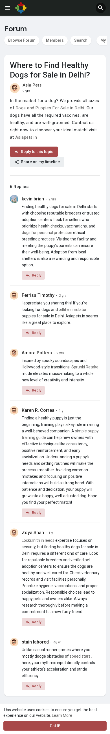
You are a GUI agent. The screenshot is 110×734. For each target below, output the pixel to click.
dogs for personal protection (47, 232)
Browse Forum (22, 40)
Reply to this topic (36, 151)
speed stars (80, 656)
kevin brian (33, 199)
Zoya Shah (33, 532)
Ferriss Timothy (38, 295)
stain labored (35, 642)
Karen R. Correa (38, 410)
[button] (101, 8)
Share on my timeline (40, 162)
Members (55, 40)
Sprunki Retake (84, 367)
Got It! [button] (55, 726)
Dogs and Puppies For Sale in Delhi (50, 107)
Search (80, 40)
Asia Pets (32, 85)
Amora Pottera (37, 352)
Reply (36, 275)
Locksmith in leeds (38, 540)
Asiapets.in (26, 137)
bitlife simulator (73, 309)
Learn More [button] (62, 715)
